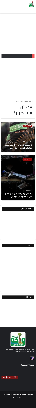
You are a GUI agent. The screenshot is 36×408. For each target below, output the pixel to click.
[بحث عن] (6, 10)
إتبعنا (29, 245)
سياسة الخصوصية (27, 365)
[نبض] (8, 403)
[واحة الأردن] (31, 4)
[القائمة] (3, 10)
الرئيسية (31, 101)
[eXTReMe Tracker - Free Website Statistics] (32, 360)
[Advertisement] (18, 33)
